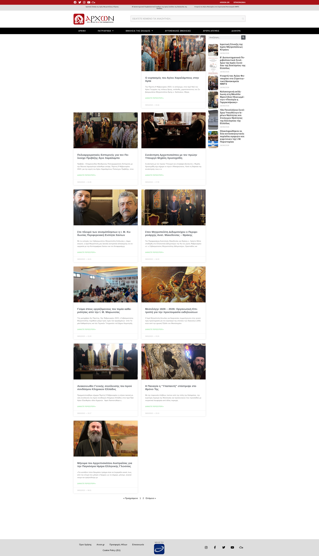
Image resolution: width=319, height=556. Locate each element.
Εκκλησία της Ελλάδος (138, 31)
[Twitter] (79, 2)
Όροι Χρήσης (85, 544)
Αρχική (82, 31)
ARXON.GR (224, 2)
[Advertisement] (140, 520)
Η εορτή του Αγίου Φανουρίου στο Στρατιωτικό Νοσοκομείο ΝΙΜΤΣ (217, 6)
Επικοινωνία (138, 544)
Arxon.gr (101, 544)
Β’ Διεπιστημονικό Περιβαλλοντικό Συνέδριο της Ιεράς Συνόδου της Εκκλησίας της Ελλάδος (159, 7)
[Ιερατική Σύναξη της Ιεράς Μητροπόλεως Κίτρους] (213, 49)
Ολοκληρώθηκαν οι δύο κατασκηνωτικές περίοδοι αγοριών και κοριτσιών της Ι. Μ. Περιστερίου (232, 136)
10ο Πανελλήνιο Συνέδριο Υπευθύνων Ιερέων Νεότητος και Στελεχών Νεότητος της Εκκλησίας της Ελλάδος (232, 117)
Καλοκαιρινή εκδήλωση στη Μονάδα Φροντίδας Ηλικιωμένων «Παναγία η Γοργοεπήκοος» (232, 97)
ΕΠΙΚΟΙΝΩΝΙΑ (239, 2)
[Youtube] (88, 2)
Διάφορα (236, 31)
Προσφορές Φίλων (118, 544)
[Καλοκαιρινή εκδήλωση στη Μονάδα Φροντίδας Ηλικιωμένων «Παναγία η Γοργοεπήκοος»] (213, 98)
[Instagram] (84, 2)
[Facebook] (75, 2)
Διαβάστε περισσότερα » (154, 98)
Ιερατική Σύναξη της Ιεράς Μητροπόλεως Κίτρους (102, 6)
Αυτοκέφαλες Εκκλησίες (178, 31)
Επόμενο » (151, 498)
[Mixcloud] (93, 2)
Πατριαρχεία (104, 31)
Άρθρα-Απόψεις (211, 31)
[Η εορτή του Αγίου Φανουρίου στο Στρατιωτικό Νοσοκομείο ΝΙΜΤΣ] (213, 81)
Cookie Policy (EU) (111, 550)
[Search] (243, 37)
